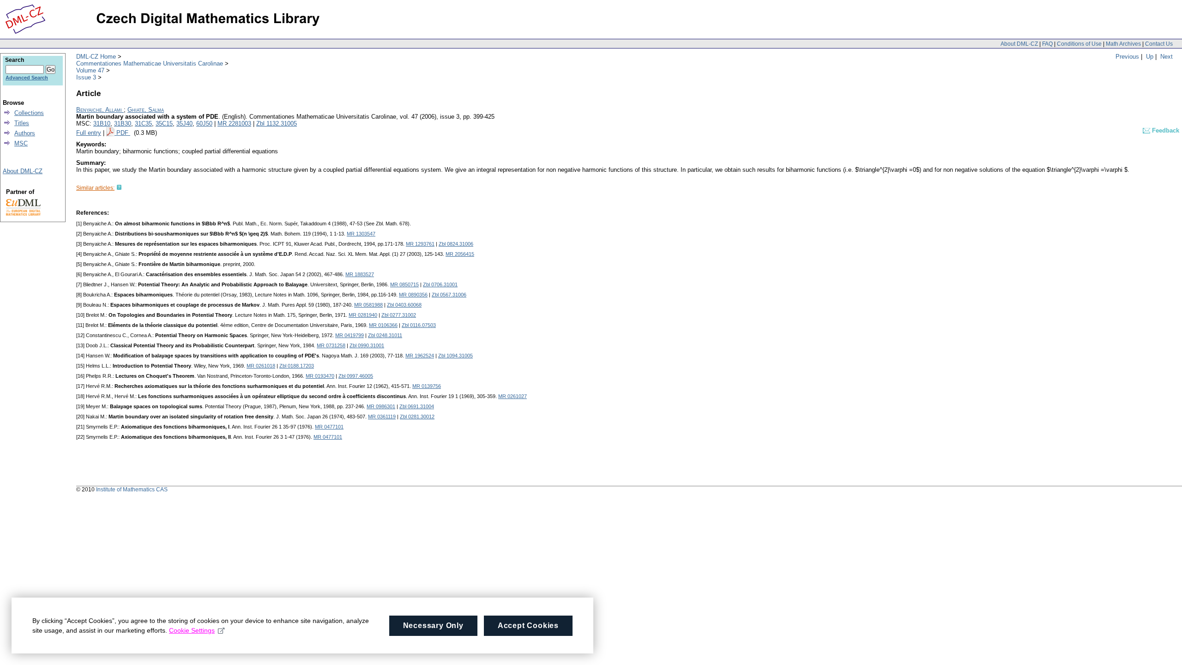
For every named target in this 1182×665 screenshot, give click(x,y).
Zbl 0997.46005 (355, 376)
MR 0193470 (320, 376)
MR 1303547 (361, 233)
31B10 (101, 123)
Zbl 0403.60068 (404, 305)
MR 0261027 (512, 396)
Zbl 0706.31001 (440, 284)
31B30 (122, 123)
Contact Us (1159, 44)
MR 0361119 (382, 416)
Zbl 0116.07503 (419, 325)
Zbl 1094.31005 (455, 355)
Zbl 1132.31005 (276, 123)
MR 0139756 (426, 386)
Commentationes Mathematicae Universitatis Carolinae (149, 63)
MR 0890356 (413, 294)
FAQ (1047, 44)
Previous (1127, 56)
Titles (21, 123)
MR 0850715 (404, 284)
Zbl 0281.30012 (417, 416)
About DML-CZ (1019, 44)
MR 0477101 (329, 426)
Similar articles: (95, 188)
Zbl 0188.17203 (296, 366)
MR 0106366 (383, 325)
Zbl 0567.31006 (449, 294)
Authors (24, 133)
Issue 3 (86, 77)
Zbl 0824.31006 (456, 244)
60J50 (204, 123)
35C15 (164, 123)
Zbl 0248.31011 (385, 335)
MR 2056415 (460, 254)
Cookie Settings (192, 630)
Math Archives (1123, 44)
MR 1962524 (419, 355)
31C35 (143, 123)
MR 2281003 (234, 123)
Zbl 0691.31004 (416, 406)
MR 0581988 (368, 305)
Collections (29, 112)
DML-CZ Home (96, 56)
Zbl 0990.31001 (367, 345)
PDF (123, 132)
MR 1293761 (420, 244)
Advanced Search (27, 77)
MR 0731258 (331, 345)
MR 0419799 (349, 335)
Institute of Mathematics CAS (132, 489)
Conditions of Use (1079, 44)
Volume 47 (90, 70)
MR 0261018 (261, 366)
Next (1166, 56)
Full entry (88, 132)
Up (1149, 56)
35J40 (184, 123)
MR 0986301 (381, 406)
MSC (21, 143)
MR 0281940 (363, 315)
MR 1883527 (359, 274)
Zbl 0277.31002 (398, 315)
